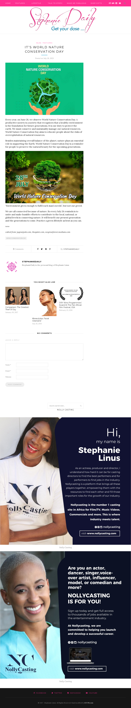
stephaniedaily (71, 249)
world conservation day (16, 238)
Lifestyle (36, 3)
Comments (18, 249)
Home (8, 3)
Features (20, 3)
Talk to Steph (55, 3)
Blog (38, 43)
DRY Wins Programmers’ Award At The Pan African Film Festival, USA (70, 305)
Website (8, 377)
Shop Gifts (96, 3)
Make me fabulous (76, 3)
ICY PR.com (88, 703)
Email (8, 371)
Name (8, 365)
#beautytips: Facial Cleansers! (40, 319)
